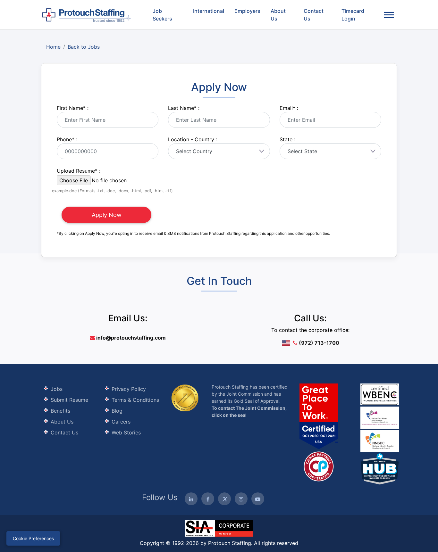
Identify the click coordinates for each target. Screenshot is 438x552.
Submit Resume (69, 400)
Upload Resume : (78, 171)
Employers (247, 11)
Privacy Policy (129, 389)
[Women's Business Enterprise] (379, 394)
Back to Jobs (84, 47)
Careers (121, 421)
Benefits (60, 411)
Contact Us (314, 15)
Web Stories (126, 432)
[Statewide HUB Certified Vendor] (318, 465)
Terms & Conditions (135, 400)
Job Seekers (162, 15)
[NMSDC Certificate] (379, 440)
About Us (278, 15)
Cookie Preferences (33, 538)
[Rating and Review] (318, 416)
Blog (117, 411)
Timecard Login (352, 15)
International (208, 11)
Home (53, 47)
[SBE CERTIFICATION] (379, 417)
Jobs (57, 389)
